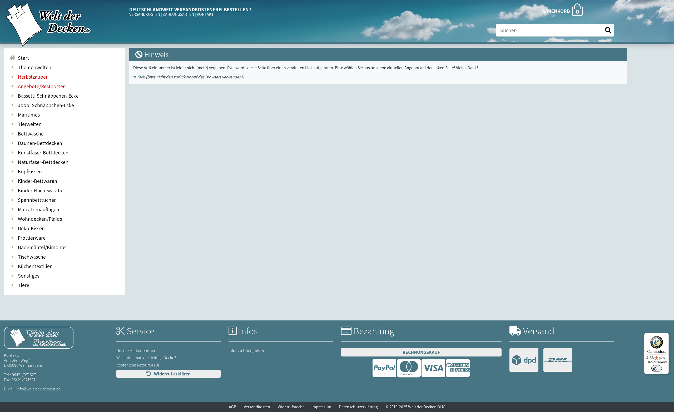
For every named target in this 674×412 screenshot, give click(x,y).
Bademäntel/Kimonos (41, 247)
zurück (139, 77)
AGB (232, 407)
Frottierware (31, 237)
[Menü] (665, 336)
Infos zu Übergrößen (246, 350)
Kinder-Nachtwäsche (39, 190)
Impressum (321, 407)
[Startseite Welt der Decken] (38, 337)
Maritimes (28, 114)
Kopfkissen (29, 171)
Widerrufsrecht (291, 407)
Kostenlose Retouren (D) (137, 365)
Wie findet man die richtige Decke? (146, 357)
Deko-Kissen (30, 228)
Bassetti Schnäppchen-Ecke (47, 95)
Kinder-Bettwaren (36, 181)
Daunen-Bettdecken (39, 143)
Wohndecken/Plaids (39, 218)
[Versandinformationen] (540, 360)
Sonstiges (27, 275)
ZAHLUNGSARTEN (178, 14)
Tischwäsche (31, 256)
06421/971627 (24, 375)
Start (22, 57)
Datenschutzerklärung (358, 407)
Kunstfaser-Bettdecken (42, 152)
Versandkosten (257, 407)
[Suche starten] (608, 30)
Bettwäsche (30, 133)
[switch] (656, 368)
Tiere (22, 285)
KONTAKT (205, 14)
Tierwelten (29, 124)
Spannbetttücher (36, 200)
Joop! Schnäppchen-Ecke (45, 105)
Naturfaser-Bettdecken (42, 162)
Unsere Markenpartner (135, 350)
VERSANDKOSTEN (144, 14)
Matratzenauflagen (37, 209)
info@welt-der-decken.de (38, 389)
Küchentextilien (34, 266)
